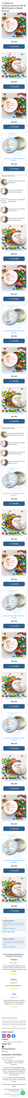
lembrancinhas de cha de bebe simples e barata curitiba (14, 1022)
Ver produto (15, 46)
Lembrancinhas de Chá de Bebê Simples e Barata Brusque (16, 219)
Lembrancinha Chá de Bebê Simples (14, 78)
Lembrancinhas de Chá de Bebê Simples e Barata (16, 209)
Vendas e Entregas (7, 1059)
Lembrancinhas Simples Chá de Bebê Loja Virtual (16, 462)
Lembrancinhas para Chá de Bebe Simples (14, 38)
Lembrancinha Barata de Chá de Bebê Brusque (16, 181)
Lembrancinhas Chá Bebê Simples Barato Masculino (14, 159)
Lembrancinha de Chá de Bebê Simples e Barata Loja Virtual (16, 434)
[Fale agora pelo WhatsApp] (23, 1092)
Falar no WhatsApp (10, 928)
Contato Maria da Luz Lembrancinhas (13, 1042)
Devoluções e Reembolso (8, 1057)
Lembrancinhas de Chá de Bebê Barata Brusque (16, 200)
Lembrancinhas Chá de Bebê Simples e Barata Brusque (15, 191)
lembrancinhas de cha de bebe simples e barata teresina (14, 1021)
